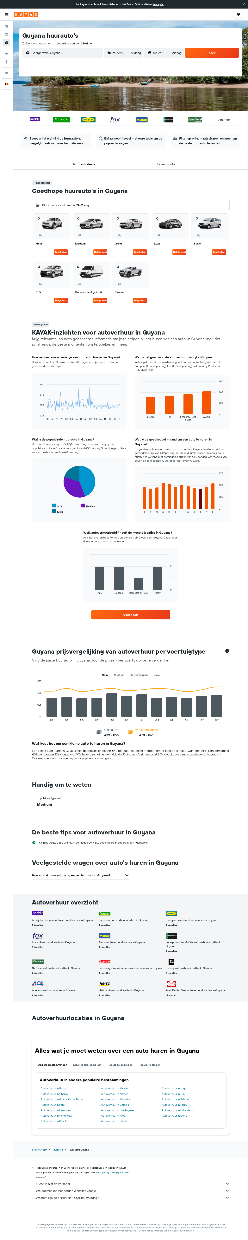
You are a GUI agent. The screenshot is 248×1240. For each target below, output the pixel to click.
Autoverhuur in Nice (113, 1115)
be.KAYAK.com (39, 1149)
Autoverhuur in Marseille (116, 1099)
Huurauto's (57, 1149)
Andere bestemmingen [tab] (52, 1065)
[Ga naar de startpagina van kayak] (26, 14)
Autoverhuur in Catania (115, 1104)
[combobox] (36, 43)
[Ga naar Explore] (7, 54)
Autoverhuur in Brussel (54, 1088)
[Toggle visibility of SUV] (57, 506)
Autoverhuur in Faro (53, 1104)
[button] (243, 4)
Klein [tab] (105, 675)
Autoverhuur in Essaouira (56, 1110)
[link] (130, 614)
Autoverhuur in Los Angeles (117, 1110)
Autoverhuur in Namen (114, 1094)
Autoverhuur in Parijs (174, 1104)
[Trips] (7, 73)
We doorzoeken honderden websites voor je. (66, 1191)
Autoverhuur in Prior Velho (178, 1110)
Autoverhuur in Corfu (174, 1115)
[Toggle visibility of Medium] (88, 506)
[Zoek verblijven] (7, 34)
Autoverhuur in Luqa (174, 1088)
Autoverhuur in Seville (54, 1121)
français (158, 4)
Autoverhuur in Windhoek (56, 1115)
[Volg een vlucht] (7, 62)
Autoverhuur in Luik (173, 1094)
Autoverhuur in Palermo (176, 1099)
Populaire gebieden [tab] (120, 1065)
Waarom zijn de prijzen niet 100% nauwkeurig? (67, 1198)
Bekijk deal (61, 252)
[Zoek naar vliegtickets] (7, 26)
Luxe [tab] (157, 675)
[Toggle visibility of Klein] (57, 511)
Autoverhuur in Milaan (114, 1088)
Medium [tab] (119, 675)
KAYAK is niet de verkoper (53, 1184)
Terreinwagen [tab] (139, 675)
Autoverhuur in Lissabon (115, 1121)
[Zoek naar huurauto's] (7, 43)
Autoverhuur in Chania (54, 1094)
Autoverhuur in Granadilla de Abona (62, 1099)
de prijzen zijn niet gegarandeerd (113, 1172)
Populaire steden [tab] (149, 1065)
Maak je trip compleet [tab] (87, 1065)
